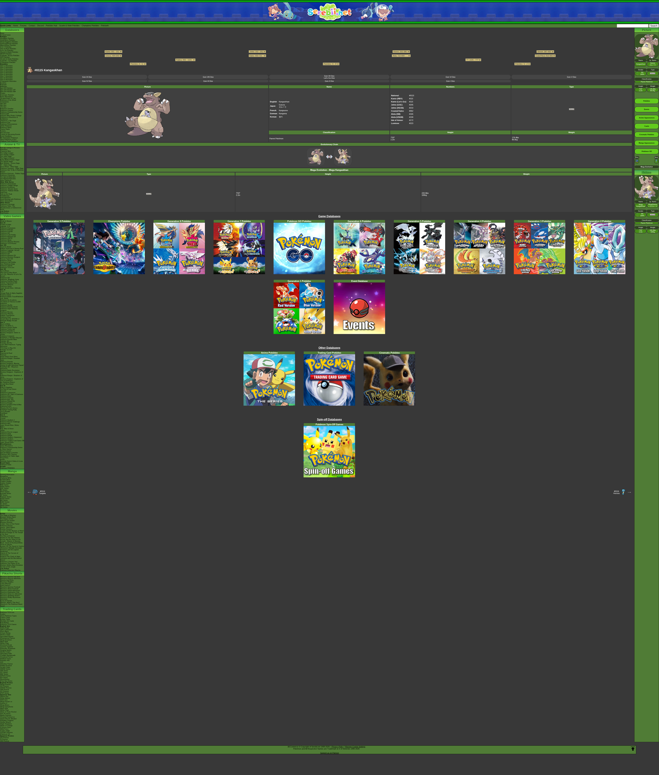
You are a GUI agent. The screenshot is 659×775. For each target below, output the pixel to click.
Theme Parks (5, 129)
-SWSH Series (5, 669)
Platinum (3, 355)
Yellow (2, 430)
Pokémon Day (5, 122)
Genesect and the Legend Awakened (9, 550)
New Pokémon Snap (7, 264)
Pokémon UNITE (6, 238)
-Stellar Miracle (5, 722)
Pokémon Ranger (6, 403)
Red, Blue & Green (7, 429)
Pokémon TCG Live (7, 267)
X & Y (2, 291)
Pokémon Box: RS (6, 399)
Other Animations (6, 201)
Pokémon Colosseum (7, 393)
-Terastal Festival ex (7, 717)
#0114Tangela (42, 492)
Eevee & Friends (6, 601)
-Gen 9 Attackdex (6, 79)
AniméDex (4, 149)
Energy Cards (5, 619)
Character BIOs (5, 478)
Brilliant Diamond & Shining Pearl (12, 248)
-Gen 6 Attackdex (6, 74)
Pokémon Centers (6, 110)
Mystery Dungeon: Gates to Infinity (10, 333)
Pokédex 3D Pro (6, 343)
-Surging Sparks (5, 650)
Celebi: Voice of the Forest (9, 524)
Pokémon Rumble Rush (8, 281)
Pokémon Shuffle (6, 305)
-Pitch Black (4, 631)
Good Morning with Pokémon (10, 199)
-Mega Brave (4, 705)
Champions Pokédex (90, 26)
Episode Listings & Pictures (10, 148)
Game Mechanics (6, 97)
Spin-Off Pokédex (6, 88)
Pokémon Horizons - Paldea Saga (12, 173)
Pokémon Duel (5, 317)
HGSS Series (5, 498)
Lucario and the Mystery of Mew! (12, 531)
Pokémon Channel (6, 398)
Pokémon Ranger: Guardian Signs (10, 359)
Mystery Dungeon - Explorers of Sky (11, 373)
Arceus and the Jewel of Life (10, 539)
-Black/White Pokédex (8, 45)
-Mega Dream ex (6, 701)
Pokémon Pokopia (6, 230)
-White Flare (4, 643)
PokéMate (3, 413)
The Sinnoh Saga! (6, 161)
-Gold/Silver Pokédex (7, 40)
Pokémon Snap (5, 434)
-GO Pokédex (5, 57)
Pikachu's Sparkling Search (10, 596)
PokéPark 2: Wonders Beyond (11, 338)
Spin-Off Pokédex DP (7, 90)
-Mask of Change (6, 725)
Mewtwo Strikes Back (8, 517)
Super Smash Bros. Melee (9, 425)
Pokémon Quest (6, 286)
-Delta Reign (4, 628)
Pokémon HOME (6, 252)
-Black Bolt (4, 641)
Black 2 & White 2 (6, 326)
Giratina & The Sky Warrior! (10, 538)
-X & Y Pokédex (5, 47)
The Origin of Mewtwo (8, 515)
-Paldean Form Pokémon (9, 141)
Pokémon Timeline (6, 109)
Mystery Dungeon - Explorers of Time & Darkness (11, 379)
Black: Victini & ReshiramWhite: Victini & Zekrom (11, 543)
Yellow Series (5, 486)
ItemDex (3, 83)
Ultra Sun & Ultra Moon (8, 272)
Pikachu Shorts (12, 573)
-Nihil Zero (4, 700)
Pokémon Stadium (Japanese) (11, 437)
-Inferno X (3, 703)
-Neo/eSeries (4, 679)
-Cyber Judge (5, 731)
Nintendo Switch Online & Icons (11, 461)
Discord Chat (5, 133)
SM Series (4, 507)
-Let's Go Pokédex (6, 50)
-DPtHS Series (5, 676)
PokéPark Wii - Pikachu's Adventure (9, 367)
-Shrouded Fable (6, 653)
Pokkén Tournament (7, 315)
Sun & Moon (4, 271)
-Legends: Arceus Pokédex (9, 55)
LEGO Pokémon (6, 126)
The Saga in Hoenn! (7, 158)
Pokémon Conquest (7, 336)
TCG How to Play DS (8, 348)
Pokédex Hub (51, 26)
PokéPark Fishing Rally (8, 410)
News (2, 33)
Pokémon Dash (5, 396)
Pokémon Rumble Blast (8, 339)
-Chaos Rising (5, 633)
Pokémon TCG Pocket (8, 243)
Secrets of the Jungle (7, 567)
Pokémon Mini (5, 423)
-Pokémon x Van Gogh (8, 121)
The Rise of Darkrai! (7, 536)
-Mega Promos (5, 684)
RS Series (3, 490)
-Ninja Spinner (5, 698)
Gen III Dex (208, 81)
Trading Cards (12, 609)
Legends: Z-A (5, 226)
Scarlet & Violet (5, 224)
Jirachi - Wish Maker (7, 527)
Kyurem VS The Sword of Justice (12, 546)
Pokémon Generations (8, 184)
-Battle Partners (5, 715)
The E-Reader (5, 411)
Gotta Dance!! (5, 585)
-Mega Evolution (6, 640)
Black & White (5, 324)
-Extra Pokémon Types (8, 616)
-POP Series (4, 693)
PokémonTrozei (5, 406)
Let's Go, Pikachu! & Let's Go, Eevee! (11, 275)
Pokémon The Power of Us (10, 563)
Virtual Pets (4, 458)
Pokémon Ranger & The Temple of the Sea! (11, 533)
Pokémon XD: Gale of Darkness (11, 394)
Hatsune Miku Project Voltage (10, 115)
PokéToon (3, 192)
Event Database (6, 136)
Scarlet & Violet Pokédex (69, 26)
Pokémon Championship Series (11, 112)
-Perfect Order (5, 635)
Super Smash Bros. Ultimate (10, 288)
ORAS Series (5, 505)
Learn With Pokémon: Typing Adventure (10, 345)
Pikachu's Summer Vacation (10, 577)
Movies (12, 510)
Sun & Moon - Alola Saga (9, 167)
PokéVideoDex (5, 197)
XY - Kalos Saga (6, 165)
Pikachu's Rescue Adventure (10, 578)
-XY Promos (4, 691)
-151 (1, 662)
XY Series (3, 504)
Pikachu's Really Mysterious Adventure (10, 598)
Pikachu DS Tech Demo (8, 408)
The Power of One (6, 519)
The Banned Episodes (8, 179)
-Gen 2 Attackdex (6, 67)
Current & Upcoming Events (10, 134)
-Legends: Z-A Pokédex (8, 61)
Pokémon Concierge (7, 204)
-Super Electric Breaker (8, 719)
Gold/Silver (4, 417)
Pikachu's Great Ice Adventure (11, 594)
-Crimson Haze (5, 727)
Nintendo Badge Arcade (8, 320)
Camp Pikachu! (5, 584)
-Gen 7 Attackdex (6, 76)
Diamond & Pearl (6, 353)
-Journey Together (6, 647)
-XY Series (4, 672)
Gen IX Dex (87, 77)
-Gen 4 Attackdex (6, 71)
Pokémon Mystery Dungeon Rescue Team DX (10, 258)
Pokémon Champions (7, 228)
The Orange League (7, 155)
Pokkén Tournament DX (8, 283)
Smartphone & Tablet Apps (9, 456)
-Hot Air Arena (5, 713)
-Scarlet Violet (5, 667)
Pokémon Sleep (5, 240)
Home (15, 26)
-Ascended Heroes (6, 636)
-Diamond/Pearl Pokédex (9, 43)
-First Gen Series (6, 681)
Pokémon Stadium (6, 439)
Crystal (2, 418)
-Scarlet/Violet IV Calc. (8, 98)
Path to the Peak (6, 194)
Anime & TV (12, 144)
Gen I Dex (450, 81)
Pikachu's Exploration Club (9, 592)
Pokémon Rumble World (9, 307)
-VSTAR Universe (6, 732)
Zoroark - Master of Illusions (10, 541)
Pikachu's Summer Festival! (10, 587)
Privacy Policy (338, 747)
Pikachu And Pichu (7, 580)
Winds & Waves (6, 221)
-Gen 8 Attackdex (6, 78)
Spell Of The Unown (7, 520)
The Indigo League (6, 153)
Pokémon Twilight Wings (9, 185)
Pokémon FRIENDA (7, 468)
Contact (32, 26)
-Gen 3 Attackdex (6, 69)
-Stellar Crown (5, 652)
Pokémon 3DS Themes (8, 454)
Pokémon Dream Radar (8, 327)
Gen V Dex (571, 77)
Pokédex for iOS (6, 350)
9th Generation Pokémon (9, 138)
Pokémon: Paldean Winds (9, 191)
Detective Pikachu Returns (9, 242)
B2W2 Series (4, 502)
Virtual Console (5, 451)
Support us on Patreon (329, 753)
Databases (12, 29)
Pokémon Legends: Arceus (9, 250)
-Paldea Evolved (6, 665)
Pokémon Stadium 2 (7, 420)
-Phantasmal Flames (7, 638)
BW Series (4, 500)
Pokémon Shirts (5, 127)
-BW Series (4, 674)
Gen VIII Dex (208, 77)
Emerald (3, 391)
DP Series (3, 495)
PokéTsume (4, 213)
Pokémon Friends (6, 231)
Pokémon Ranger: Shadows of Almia (11, 376)
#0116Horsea (616, 492)
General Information (7, 474)
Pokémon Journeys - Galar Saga (11, 168)
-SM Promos (4, 689)
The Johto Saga (5, 156)
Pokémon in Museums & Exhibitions (9, 118)
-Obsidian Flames (6, 664)
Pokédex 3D (4, 341)
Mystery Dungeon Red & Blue (10, 405)
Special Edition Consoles (9, 453)
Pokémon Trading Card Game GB (12, 441)
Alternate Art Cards (7, 621)
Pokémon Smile (5, 260)
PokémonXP (4, 114)
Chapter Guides (5, 481)
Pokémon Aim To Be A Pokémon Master (12, 171)
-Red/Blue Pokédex (7, 38)
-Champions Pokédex (7, 62)
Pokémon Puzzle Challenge (10, 422)
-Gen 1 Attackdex (6, 66)
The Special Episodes (8, 177)
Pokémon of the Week (8, 100)
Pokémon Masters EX (8, 236)
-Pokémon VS (5, 734)
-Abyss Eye (4, 696)
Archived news (5, 35)
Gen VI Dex (450, 77)
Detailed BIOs (5, 480)
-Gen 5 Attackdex (6, 73)
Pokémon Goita (5, 465)
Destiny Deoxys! (6, 529)
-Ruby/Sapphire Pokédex (9, 42)
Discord (40, 26)
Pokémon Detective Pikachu (10, 570)
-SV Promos (4, 686)
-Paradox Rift (5, 660)
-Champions (4, 102)
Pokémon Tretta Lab (7, 329)
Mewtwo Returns (6, 522)
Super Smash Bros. (7, 442)
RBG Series (4, 485)
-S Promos (4, 739)
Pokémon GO (5, 233)
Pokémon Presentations (8, 124)
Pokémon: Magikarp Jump (9, 279)
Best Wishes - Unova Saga (10, 163)
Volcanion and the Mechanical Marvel (10, 559)
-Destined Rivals (6, 645)
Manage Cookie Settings (355, 747)
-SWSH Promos (5, 688)
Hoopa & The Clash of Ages (10, 556)
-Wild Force (4, 729)
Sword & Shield (5, 247)
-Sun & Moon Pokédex (8, 49)
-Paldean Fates (5, 659)
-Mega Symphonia (6, 707)
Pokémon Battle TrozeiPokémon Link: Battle (11, 297)
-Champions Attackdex (8, 81)
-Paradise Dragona (6, 720)
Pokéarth (105, 26)
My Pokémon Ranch (7, 382)
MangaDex (4, 476)
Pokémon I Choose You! (9, 562)
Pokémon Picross (6, 312)
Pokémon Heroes (6, 526)
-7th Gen (3, 107)
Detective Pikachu (6, 284)
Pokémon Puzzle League (9, 432)
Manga (12, 471)
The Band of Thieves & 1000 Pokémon (10, 302)
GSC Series (4, 488)
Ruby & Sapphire (6, 387)
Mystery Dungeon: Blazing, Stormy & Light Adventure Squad (12, 364)
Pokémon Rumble (6, 362)
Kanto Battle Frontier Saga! (10, 160)
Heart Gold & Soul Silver (9, 356)
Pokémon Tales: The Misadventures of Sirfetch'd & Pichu (10, 207)
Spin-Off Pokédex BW (8, 91)
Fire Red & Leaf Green (8, 389)
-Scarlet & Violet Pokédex (9, 59)
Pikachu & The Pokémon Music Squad (11, 605)
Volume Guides (5, 483)
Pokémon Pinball (6, 435)
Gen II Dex (329, 81)
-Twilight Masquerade (7, 655)
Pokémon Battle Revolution (10, 370)
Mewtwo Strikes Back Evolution (11, 565)
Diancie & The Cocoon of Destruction (9, 554)
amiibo (2, 459)
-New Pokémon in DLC (8, 139)
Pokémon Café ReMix (8, 235)
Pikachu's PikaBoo (6, 582)
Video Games (12, 216)
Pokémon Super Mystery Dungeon (9, 309)
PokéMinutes (4, 196)
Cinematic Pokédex (7, 95)
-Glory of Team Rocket (8, 712)
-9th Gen (3, 103)
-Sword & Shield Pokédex (9, 52)
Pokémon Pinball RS (7, 401)
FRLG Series (4, 492)
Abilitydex (3, 86)
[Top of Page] (633, 749)
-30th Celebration (6, 629)
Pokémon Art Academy (8, 300)
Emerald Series (5, 493)
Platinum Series (5, 497)
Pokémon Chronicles (7, 175)
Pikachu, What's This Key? (10, 602)
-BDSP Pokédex (6, 54)
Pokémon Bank (5, 295)
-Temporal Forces (6, 657)
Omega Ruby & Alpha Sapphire (11, 293)
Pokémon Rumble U (7, 331)
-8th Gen (3, 105)
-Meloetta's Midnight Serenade (11, 548)
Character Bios (5, 151)
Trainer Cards (5, 617)
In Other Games (6, 449)
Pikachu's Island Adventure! (10, 590)
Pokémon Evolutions (7, 187)
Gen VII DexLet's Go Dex (329, 77)
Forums (23, 26)
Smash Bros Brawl (6, 384)
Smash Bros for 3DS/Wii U (9, 319)
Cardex (2, 93)
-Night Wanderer (6, 724)
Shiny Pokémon (5, 180)
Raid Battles (4, 623)
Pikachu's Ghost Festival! (9, 589)
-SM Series (4, 671)
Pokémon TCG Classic (8, 624)
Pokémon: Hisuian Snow (9, 189)
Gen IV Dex (87, 81)
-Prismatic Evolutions (7, 648)
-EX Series (4, 677)
